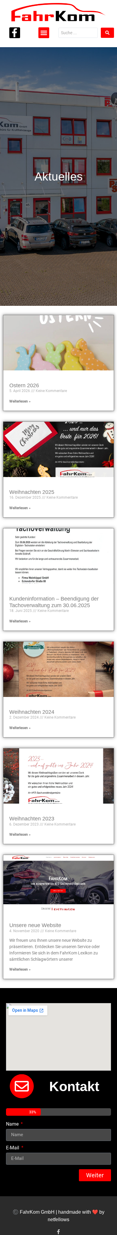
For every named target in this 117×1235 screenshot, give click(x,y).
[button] (43, 32)
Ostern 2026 (24, 385)
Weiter (95, 1175)
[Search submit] (107, 33)
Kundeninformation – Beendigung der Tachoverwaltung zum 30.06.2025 (54, 602)
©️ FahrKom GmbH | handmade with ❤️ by (58, 1212)
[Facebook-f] (14, 32)
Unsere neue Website (35, 925)
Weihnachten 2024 (31, 712)
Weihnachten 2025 (31, 492)
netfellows (58, 1219)
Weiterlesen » (20, 401)
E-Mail (13, 1148)
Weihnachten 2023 (31, 819)
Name (13, 1124)
